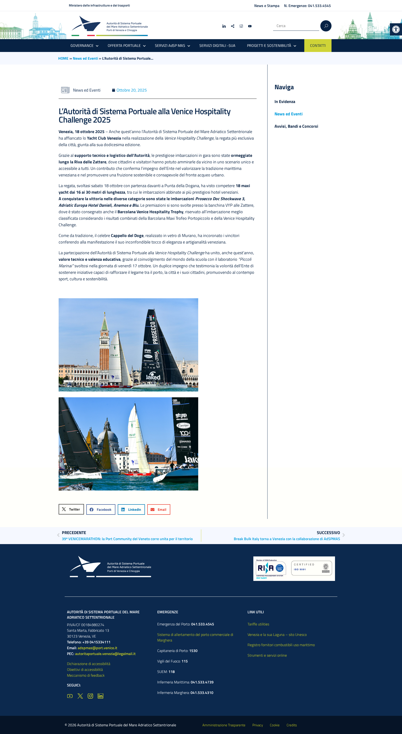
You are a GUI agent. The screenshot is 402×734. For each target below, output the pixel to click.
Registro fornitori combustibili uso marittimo (281, 645)
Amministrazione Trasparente (223, 725)
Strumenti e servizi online (267, 655)
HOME (63, 58)
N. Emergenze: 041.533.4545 (307, 5)
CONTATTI (318, 45)
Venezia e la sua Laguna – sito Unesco (277, 634)
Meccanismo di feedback (86, 675)
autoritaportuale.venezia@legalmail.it (105, 653)
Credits (292, 725)
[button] (396, 29)
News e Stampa (266, 5)
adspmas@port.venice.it (97, 648)
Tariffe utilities (258, 624)
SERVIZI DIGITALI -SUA (217, 45)
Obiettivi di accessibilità (85, 669)
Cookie (275, 725)
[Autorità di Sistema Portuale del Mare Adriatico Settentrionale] (109, 25)
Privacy (257, 725)
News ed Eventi (85, 58)
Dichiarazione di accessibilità (88, 663)
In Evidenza (285, 101)
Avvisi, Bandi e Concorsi (296, 126)
